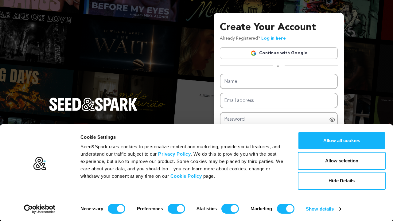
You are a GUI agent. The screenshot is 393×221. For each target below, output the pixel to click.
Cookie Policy (186, 176)
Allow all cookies (341, 140)
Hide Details (342, 180)
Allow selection (342, 160)
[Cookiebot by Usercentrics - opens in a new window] (40, 209)
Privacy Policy (174, 154)
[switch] (176, 209)
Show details (320, 208)
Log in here (273, 38)
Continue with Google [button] (283, 53)
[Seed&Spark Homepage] (93, 110)
